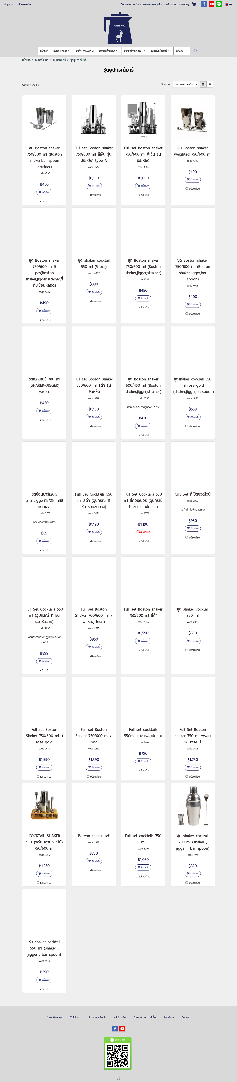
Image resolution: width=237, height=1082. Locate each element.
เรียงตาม (167, 84)
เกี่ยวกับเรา (169, 1017)
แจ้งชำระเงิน (120, 1017)
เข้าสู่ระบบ (8, 4)
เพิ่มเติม (180, 51)
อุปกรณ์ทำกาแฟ (107, 51)
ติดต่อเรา (186, 1017)
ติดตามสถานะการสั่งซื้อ (145, 1017)
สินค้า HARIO (60, 51)
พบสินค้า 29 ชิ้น (30, 85)
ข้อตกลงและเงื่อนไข (97, 1017)
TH (230, 4)
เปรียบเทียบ (46, 201)
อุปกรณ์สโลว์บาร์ (159, 51)
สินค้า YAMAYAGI (85, 51)
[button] (195, 51)
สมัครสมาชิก (24, 4)
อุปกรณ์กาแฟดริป (133, 51)
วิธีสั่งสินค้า (75, 1017)
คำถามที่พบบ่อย (54, 1017)
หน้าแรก (44, 51)
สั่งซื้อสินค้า (45, 192)
